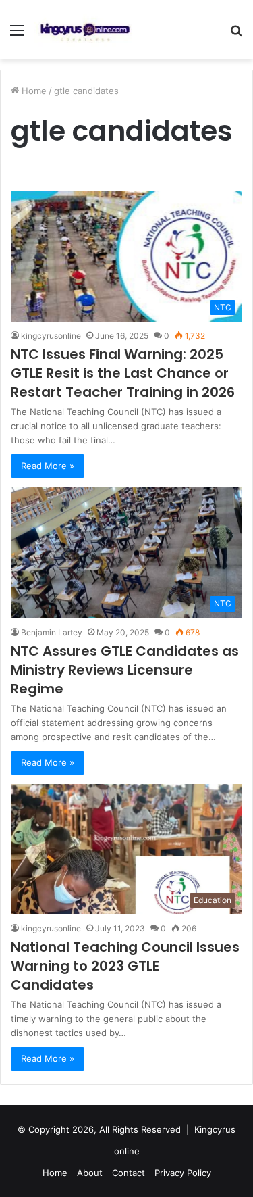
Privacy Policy (182, 1172)
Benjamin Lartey (51, 632)
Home (33, 90)
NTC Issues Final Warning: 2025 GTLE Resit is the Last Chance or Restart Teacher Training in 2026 (123, 373)
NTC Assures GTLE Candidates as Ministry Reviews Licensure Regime (125, 669)
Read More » (47, 465)
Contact (128, 1172)
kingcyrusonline (51, 336)
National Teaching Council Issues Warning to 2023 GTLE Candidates (125, 965)
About (90, 1172)
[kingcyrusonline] (85, 29)
